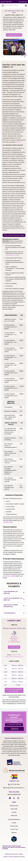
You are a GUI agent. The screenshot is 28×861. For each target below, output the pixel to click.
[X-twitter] (14, 798)
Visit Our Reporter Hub (14, 794)
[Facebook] (10, 798)
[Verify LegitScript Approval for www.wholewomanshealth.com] (14, 841)
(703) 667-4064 (16, 655)
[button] (23, 2)
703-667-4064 (9, 576)
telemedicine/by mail (11, 255)
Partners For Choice (19, 856)
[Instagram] (18, 798)
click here (18, 142)
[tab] (14, 592)
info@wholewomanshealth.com (14, 656)
